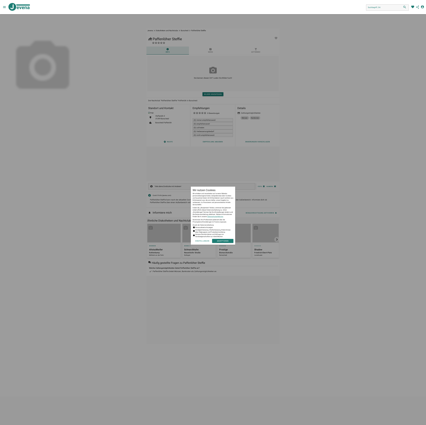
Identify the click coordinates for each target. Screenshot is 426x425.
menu (4, 7)
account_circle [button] (422, 7)
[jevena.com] (18, 7)
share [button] (417, 7)
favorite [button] (412, 7)
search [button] (404, 7)
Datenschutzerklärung (215, 216)
